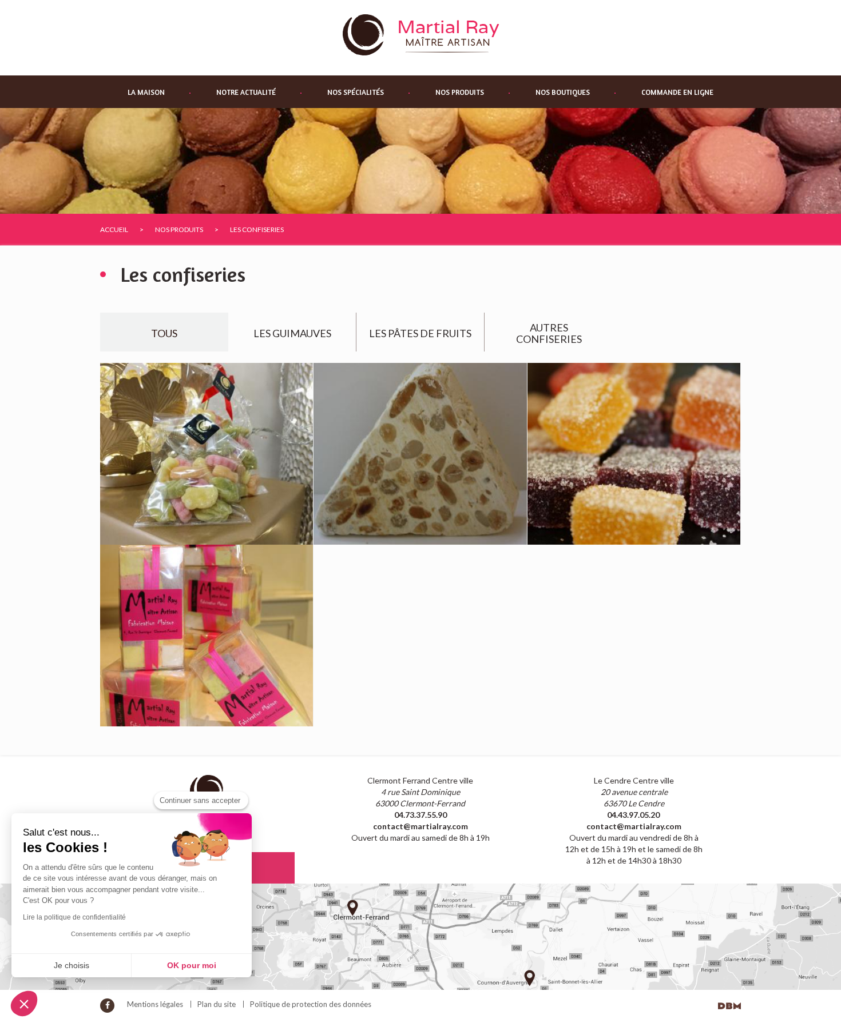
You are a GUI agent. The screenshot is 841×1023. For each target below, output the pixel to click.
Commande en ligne (677, 92)
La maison (146, 92)
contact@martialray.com (420, 826)
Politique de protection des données (310, 1004)
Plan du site (216, 1004)
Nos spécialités (355, 92)
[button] (24, 1003)
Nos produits (459, 92)
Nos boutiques (562, 92)
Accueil (114, 229)
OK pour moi (191, 965)
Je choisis (71, 965)
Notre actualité (246, 92)
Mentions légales (155, 1004)
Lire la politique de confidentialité (74, 917)
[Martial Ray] (421, 34)
